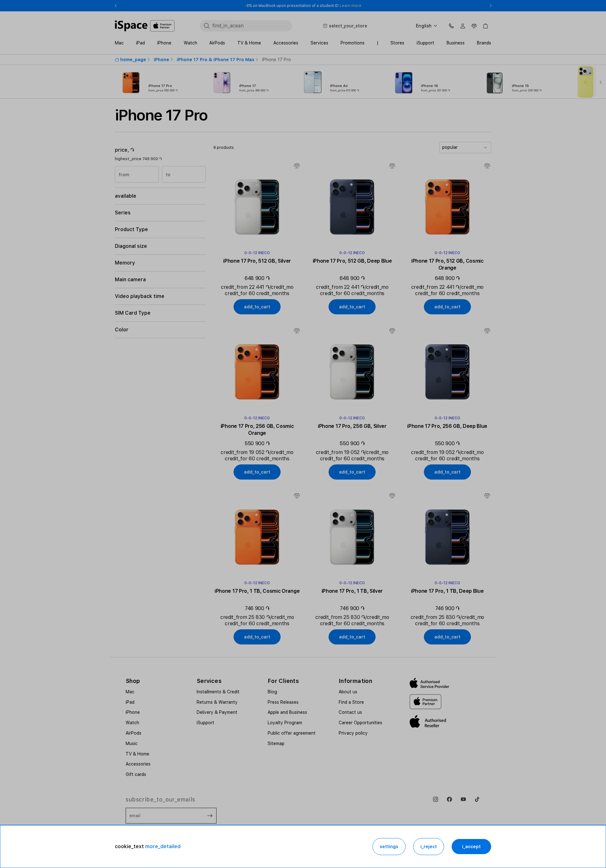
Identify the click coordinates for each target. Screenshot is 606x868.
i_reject (428, 846)
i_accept (471, 846)
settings (389, 846)
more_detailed (163, 846)
